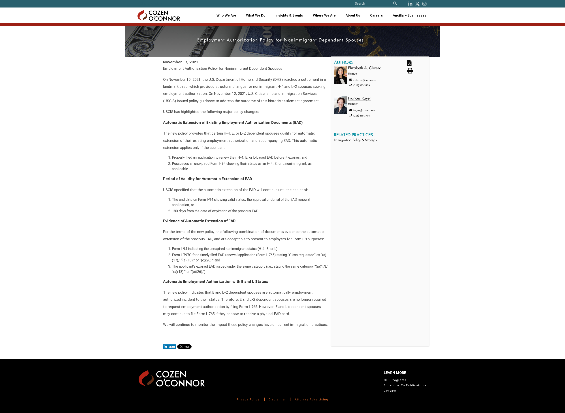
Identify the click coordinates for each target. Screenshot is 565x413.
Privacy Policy (248, 399)
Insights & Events (289, 15)
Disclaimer (277, 399)
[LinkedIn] (410, 4)
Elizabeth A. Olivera (364, 68)
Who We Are (226, 15)
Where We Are (324, 15)
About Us (353, 15)
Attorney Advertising (311, 399)
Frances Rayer (359, 98)
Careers (376, 15)
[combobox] (289, 15)
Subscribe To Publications (405, 385)
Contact (390, 390)
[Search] (395, 3)
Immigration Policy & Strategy (355, 140)
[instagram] (424, 4)
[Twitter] (417, 4)
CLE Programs (395, 380)
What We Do (256, 15)
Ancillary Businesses (409, 15)
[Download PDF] (414, 63)
